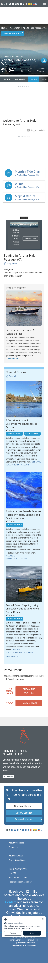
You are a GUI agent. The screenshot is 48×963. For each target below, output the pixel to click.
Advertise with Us (16, 856)
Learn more (25, 928)
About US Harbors (16, 843)
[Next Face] (26, 218)
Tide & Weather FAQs (18, 869)
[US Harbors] (19, 3)
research (28, 653)
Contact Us (13, 847)
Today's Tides (29, 703)
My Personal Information (25, 943)
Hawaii (9, 559)
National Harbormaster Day (20, 882)
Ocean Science (14, 524)
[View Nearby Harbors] (44, 60)
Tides (7, 79)
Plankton (17, 653)
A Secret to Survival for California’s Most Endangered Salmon (21, 424)
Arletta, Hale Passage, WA (34, 28)
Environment (32, 433)
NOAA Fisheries (12, 465)
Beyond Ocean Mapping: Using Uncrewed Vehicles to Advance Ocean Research (22, 609)
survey (24, 559)
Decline (13, 933)
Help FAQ (12, 873)
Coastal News (14, 433)
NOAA (16, 559)
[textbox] (24, 806)
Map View (12, 263)
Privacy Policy (32, 940)
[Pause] (24, 218)
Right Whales (12, 657)
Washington (15, 28)
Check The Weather (29, 691)
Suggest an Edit (38, 130)
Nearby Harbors (12, 33)
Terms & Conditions (17, 860)
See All (12, 376)
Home (4, 28)
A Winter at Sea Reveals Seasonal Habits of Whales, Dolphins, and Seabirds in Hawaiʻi (23, 515)
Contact (10, 902)
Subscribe (8, 776)
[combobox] (24, 806)
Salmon (25, 465)
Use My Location (24, 812)
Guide (34, 79)
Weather (20, 79)
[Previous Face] (22, 218)
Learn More (12, 358)
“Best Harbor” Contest (18, 877)
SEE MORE (36, 462)
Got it (32, 933)
